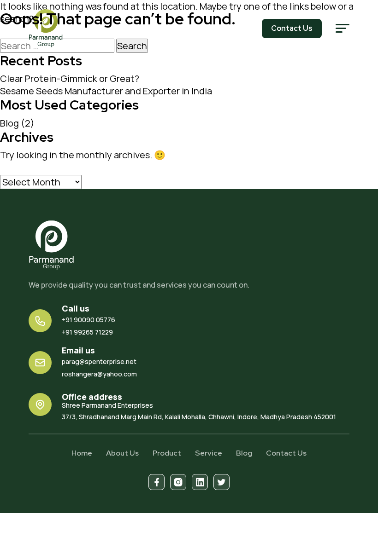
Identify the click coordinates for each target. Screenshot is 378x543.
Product (167, 453)
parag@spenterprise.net (99, 361)
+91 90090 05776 (88, 319)
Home (81, 453)
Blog (9, 123)
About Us (122, 453)
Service (208, 453)
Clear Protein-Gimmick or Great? (69, 78)
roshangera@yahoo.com (99, 374)
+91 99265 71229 (87, 332)
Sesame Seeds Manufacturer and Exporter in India (106, 91)
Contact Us (286, 453)
